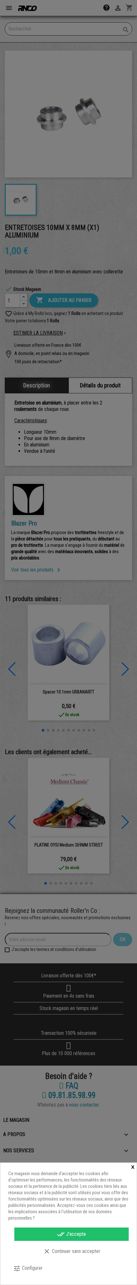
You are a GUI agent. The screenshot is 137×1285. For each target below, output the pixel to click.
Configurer (28, 1268)
